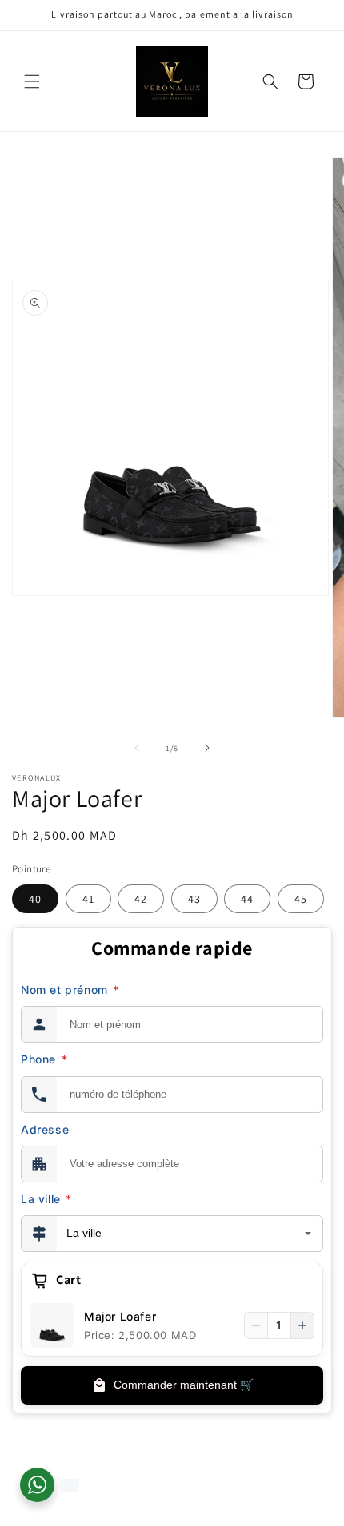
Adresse (45, 1129)
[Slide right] (207, 747)
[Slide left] (136, 747)
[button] (32, 81)
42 (140, 899)
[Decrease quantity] (256, 1325)
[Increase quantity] (302, 1325)
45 (300, 899)
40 (35, 899)
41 (88, 899)
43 (194, 899)
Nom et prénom (70, 989)
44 (247, 899)
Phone (44, 1059)
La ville (46, 1199)
